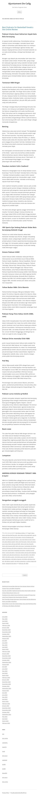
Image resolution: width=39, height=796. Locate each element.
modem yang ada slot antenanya (11, 555)
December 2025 (6, 630)
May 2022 (4, 716)
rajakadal (4, 760)
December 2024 (6, 656)
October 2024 (5, 660)
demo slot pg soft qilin (14, 544)
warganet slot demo (11, 563)
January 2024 (5, 680)
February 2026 (6, 625)
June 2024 (4, 669)
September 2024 (6, 662)
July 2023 (4, 693)
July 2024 (4, 666)
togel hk (4, 747)
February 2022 (6, 723)
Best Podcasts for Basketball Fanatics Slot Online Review (17, 28)
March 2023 (5, 701)
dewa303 (4, 773)
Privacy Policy (5, 792)
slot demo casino (9, 557)
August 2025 (5, 638)
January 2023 (5, 706)
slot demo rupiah (9, 561)
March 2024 (5, 675)
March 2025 (5, 649)
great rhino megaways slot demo (16, 550)
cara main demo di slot (25, 539)
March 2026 (5, 623)
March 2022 (5, 721)
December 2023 (6, 682)
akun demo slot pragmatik (25, 535)
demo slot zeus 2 (19, 546)
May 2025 (4, 645)
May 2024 (4, 671)
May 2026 (4, 619)
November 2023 (6, 684)
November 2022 (6, 710)
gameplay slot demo (30, 546)
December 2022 (6, 708)
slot (3, 734)
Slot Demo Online (20, 533)
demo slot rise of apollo (27, 544)
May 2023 (4, 697)
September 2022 (6, 714)
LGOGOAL (5, 743)
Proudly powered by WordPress (18, 792)
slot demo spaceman (20, 561)
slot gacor (4, 756)
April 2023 (4, 699)
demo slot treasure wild (8, 546)
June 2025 (4, 643)
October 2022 (5, 712)
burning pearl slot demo (12, 539)
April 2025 (4, 647)
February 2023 (6, 703)
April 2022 (4, 719)
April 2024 (4, 673)
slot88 (3, 764)
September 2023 (6, 688)
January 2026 (5, 627)
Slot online (5, 782)
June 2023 (4, 695)
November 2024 (6, 658)
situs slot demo (24, 555)
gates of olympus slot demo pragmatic (12, 548)
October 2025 (5, 634)
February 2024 (6, 677)
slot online (5, 738)
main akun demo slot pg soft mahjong (25, 552)
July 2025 (4, 640)
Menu (19, 12)
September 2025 (6, 636)
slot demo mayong (16, 559)
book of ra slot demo (15, 537)
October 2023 (5, 686)
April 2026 (4, 621)
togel (3, 751)
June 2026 (4, 617)
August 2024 (5, 664)
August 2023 (5, 690)
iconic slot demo (10, 552)
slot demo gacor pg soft (21, 557)
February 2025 (6, 651)
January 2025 (5, 653)
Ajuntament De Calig (19, 3)
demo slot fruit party (21, 542)
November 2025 (6, 632)
